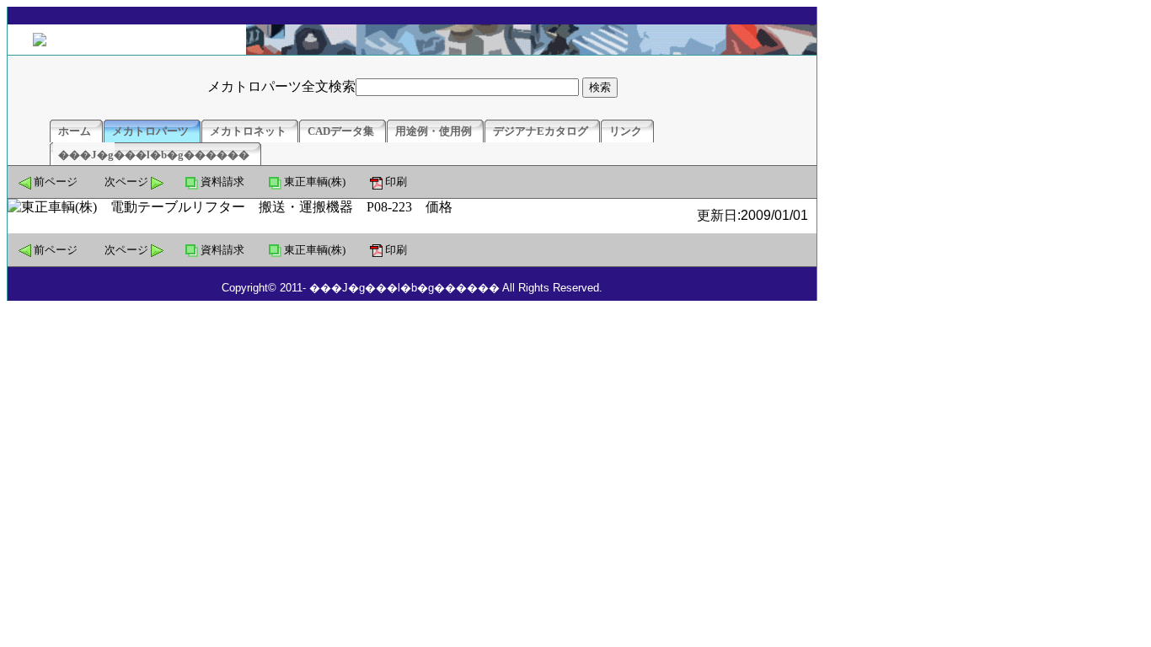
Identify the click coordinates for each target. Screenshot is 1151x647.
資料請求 (222, 181)
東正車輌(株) (314, 181)
